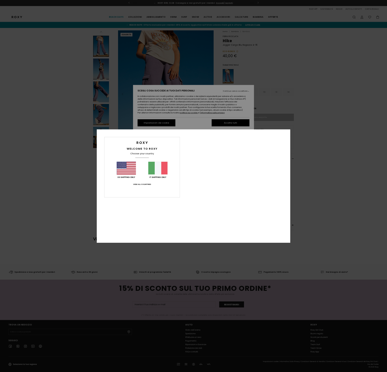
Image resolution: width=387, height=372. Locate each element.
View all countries (142, 184)
